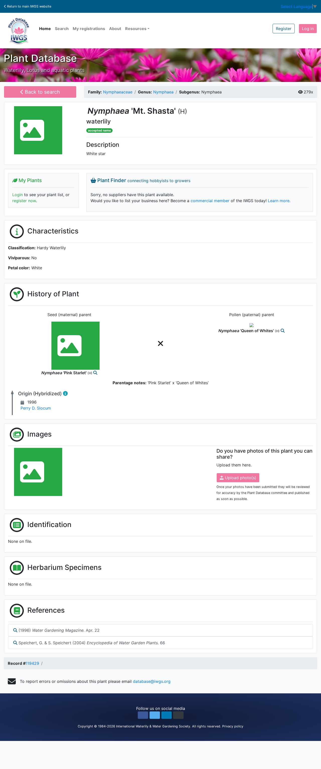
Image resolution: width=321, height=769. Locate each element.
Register (283, 28)
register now (24, 200)
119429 (32, 663)
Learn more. (279, 200)
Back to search (41, 92)
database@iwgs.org (152, 681)
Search (62, 28)
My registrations (89, 28)
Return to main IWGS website (28, 6)
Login (17, 194)
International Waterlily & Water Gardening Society (153, 726)
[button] (143, 715)
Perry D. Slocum (36, 408)
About (115, 28)
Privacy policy (232, 726)
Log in (308, 28)
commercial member (210, 200)
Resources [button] (135, 28)
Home (45, 28)
